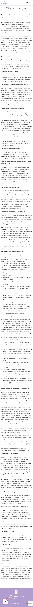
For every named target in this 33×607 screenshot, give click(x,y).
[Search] (27, 2)
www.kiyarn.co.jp (19, 36)
